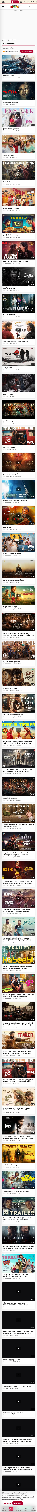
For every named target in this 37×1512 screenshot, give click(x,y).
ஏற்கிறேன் (17, 1503)
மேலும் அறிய (6, 1503)
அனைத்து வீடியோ (10, 51)
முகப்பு (4, 40)
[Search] (34, 6)
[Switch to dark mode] (29, 6)
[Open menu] (3, 6)
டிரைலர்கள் (27, 51)
